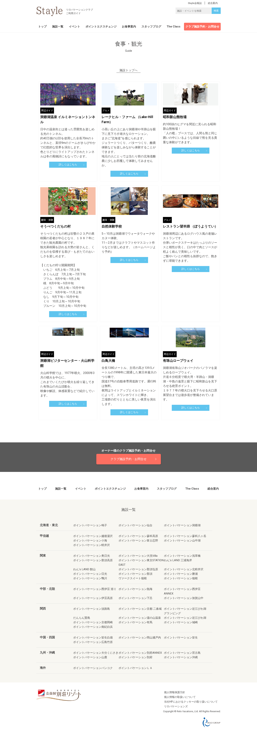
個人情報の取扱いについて (180, 697)
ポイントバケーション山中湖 (182, 540)
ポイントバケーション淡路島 (91, 608)
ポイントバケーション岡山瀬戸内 (140, 637)
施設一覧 (57, 26)
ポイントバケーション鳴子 (90, 525)
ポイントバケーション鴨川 (90, 578)
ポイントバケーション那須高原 (93, 560)
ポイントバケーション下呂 (135, 598)
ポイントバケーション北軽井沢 (183, 569)
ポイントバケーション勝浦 (181, 573)
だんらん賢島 (81, 617)
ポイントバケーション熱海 (135, 589)
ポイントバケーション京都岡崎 (93, 622)
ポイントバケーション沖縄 (181, 657)
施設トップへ (128, 70)
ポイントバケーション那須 (135, 573)
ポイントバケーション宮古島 (182, 652)
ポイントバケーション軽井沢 (91, 545)
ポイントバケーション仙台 (135, 525)
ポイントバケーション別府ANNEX (140, 652)
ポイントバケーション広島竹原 (93, 642)
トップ (42, 26)
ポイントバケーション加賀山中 (183, 598)
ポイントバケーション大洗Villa (138, 555)
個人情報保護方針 (174, 692)
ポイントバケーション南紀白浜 (93, 627)
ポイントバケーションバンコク (93, 668)
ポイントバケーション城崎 (181, 622)
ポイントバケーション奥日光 (91, 555)
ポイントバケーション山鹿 (90, 657)
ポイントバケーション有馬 (135, 622)
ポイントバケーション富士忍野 (138, 540)
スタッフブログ (151, 26)
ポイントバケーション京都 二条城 (140, 608)
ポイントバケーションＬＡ (135, 668)
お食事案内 (129, 26)
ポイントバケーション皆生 (181, 637)
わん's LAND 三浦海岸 (178, 560)
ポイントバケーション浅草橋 (182, 555)
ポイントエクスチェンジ (101, 26)
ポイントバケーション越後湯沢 (93, 536)
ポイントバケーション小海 (90, 540)
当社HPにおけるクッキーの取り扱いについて (191, 701)
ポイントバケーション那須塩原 (138, 569)
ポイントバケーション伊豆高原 (93, 598)
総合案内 (213, 488)
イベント (74, 26)
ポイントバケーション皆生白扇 (93, 637)
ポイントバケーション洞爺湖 (182, 525)
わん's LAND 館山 (84, 569)
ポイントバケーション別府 (135, 657)
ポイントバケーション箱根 (181, 578)
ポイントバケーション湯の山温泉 (140, 617)
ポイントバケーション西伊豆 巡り (94, 589)
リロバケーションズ (176, 706)
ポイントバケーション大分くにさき (95, 652)
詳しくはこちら (68, 164)
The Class (173, 26)
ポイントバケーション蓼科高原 (138, 536)
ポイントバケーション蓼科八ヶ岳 (185, 536)
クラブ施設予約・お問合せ (202, 26)
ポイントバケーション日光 (90, 573)
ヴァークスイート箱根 (133, 578)
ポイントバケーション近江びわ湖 (185, 617)
